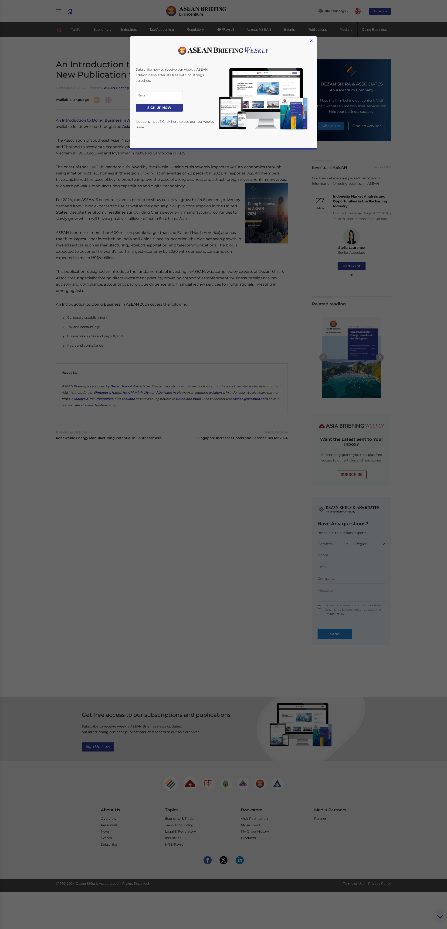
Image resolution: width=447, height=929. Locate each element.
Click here (170, 122)
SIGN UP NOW (159, 108)
